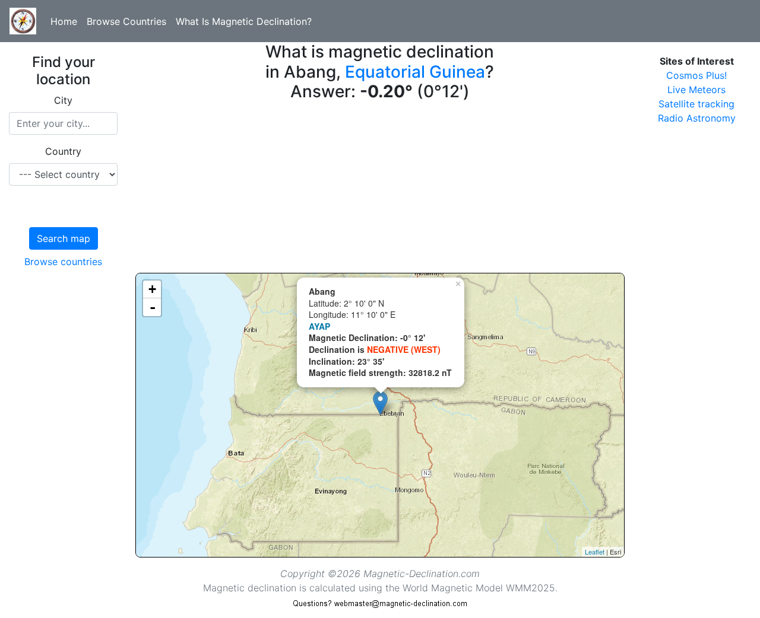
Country (63, 151)
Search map (63, 238)
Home (63, 21)
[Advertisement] (379, 190)
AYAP (319, 326)
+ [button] (152, 289)
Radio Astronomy (697, 118)
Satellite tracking (696, 104)
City (63, 100)
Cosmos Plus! (696, 75)
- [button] (152, 307)
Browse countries (63, 261)
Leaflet (594, 551)
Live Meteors (696, 89)
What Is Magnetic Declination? (244, 21)
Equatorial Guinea (415, 72)
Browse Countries (126, 21)
